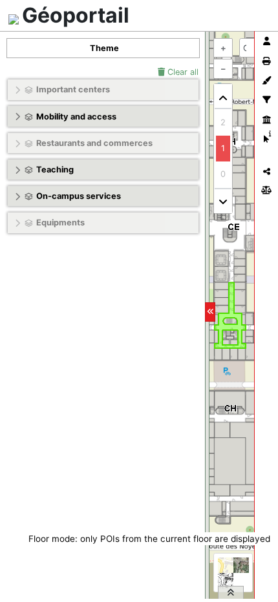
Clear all (181, 72)
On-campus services (78, 196)
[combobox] (253, 47)
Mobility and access (76, 116)
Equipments (60, 222)
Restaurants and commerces (94, 143)
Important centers (73, 89)
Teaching (55, 169)
